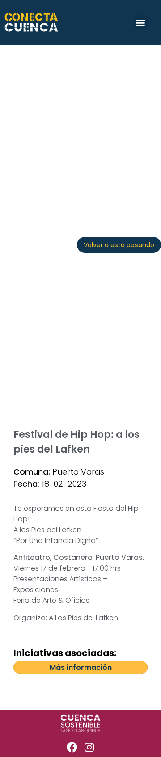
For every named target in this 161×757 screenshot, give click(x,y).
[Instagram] (89, 747)
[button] (140, 22)
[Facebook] (72, 747)
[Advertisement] (80, 129)
